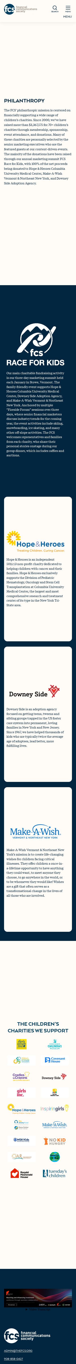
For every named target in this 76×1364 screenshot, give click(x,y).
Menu (67, 16)
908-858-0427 (13, 1359)
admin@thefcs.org (18, 1350)
